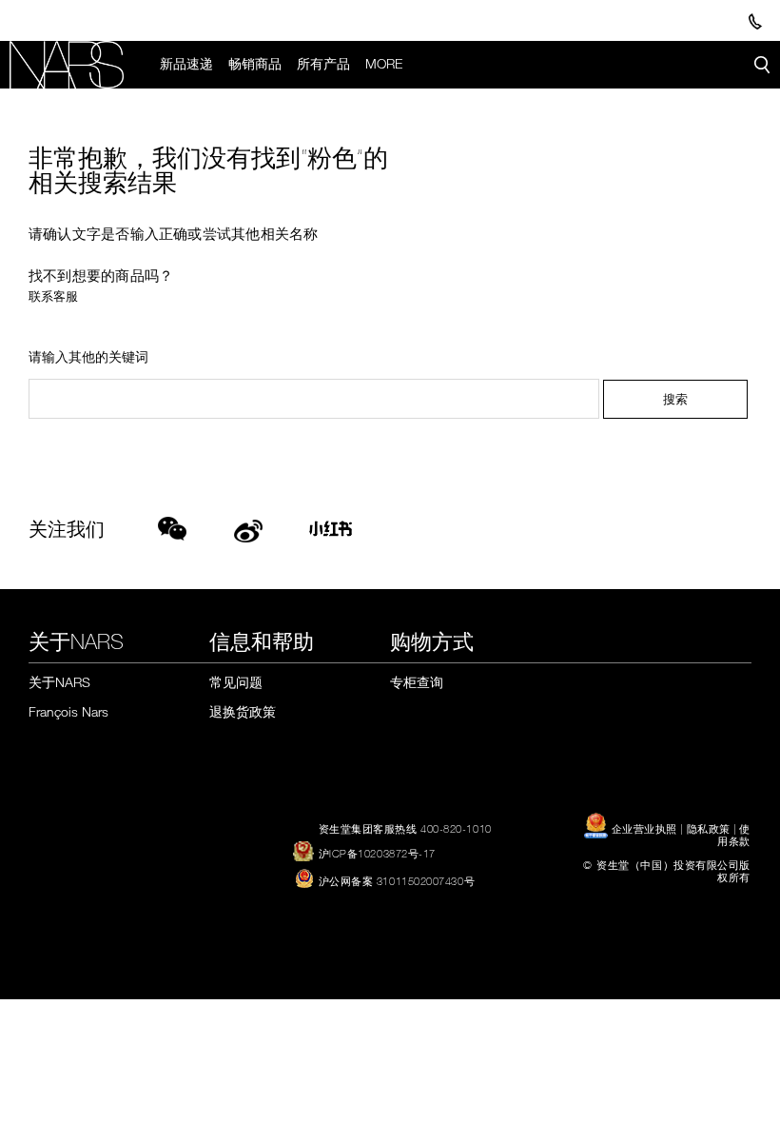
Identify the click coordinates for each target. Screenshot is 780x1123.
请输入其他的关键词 (88, 357)
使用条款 (734, 834)
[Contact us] (755, 20)
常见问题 (236, 682)
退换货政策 (242, 711)
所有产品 (323, 63)
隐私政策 (709, 828)
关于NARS (59, 682)
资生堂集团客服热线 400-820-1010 (405, 828)
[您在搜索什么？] (761, 64)
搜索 (675, 398)
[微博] (248, 528)
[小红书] (336, 534)
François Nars (68, 711)
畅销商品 (255, 63)
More (383, 63)
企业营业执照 (644, 828)
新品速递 (186, 63)
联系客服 (53, 296)
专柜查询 (416, 682)
